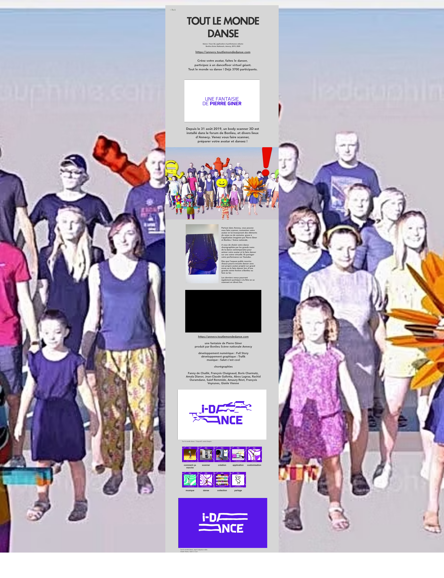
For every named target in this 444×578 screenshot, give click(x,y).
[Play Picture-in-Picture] (252, 119)
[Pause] (187, 119)
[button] (216, 280)
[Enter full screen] (256, 119)
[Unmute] (191, 119)
